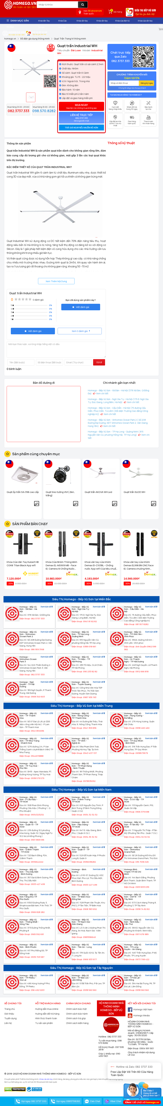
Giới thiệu (9, 1013)
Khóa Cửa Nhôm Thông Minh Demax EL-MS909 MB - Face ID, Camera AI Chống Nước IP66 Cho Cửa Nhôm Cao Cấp (62, 565)
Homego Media (141, 1015)
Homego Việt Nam (142, 1009)
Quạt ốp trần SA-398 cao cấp (23, 492)
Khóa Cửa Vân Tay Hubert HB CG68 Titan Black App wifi (23, 563)
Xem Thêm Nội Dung (56, 281)
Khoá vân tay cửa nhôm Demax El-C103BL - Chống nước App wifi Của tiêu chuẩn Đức (101, 565)
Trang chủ (9, 1008)
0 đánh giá (38, 299)
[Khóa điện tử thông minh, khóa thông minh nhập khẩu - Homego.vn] (13, 33)
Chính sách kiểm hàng (77, 1023)
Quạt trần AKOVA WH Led (98, 492)
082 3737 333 (114, 1036)
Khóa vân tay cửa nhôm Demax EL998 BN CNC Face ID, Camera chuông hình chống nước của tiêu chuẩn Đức (139, 565)
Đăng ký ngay (147, 83)
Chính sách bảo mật (76, 1008)
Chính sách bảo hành (77, 1013)
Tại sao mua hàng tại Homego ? (126, 95)
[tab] (81, 128)
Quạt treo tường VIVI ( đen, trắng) (60, 493)
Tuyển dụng (10, 1018)
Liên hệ (8, 1023)
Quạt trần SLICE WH (134, 492)
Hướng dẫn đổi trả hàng (47, 1013)
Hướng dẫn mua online (46, 1008)
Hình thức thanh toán (46, 1018)
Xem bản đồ (46, 607)
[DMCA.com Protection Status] (15, 1089)
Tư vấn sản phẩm (44, 1023)
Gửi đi (99, 362)
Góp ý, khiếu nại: (107, 1053)
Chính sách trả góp (76, 1018)
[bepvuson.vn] (141, 13)
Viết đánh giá (82, 307)
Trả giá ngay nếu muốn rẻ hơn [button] (81, 127)
